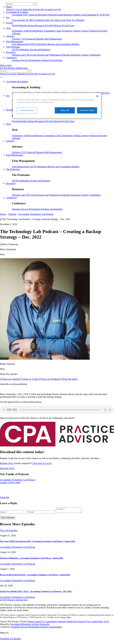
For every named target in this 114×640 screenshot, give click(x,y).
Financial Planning (36, 39)
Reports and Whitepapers (49, 55)
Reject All (65, 110)
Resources (11, 52)
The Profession (13, 47)
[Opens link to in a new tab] (0, 389)
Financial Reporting (38, 15)
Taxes (15, 20)
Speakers (45, 60)
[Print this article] (69, 379)
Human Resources (36, 25)
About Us (11, 9)
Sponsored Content (79, 55)
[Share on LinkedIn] (10, 379)
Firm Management (14, 41)
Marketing (42, 44)
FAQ (106, 621)
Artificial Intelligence (33, 31)
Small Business (65, 15)
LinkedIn (16, 638)
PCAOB (101, 15)
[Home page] (14, 68)
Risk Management (53, 39)
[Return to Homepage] (14, 600)
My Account (47, 9)
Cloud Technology (64, 31)
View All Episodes (9, 530)
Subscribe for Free (32, 9)
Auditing (76, 15)
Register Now (7, 463)
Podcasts (65, 55)
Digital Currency (81, 31)
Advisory (10, 36)
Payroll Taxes (68, 25)
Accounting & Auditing (17, 12)
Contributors (94, 55)
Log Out (57, 9)
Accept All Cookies (87, 110)
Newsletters (15, 624)
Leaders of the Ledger (10, 482)
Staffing (75, 44)
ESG (26, 15)
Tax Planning (78, 20)
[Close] (97, 96)
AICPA (33, 44)
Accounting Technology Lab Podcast (35, 214)
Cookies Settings (26, 110)
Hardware (95, 31)
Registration (35, 60)
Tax (8, 17)
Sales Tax (50, 20)
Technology (17, 31)
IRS (32, 20)
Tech (8, 28)
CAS (24, 39)
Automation (49, 31)
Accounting (17, 15)
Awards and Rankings (40, 49)
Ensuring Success (20, 60)
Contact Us (39, 621)
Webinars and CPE (21, 55)
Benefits (23, 25)
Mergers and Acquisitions (59, 44)
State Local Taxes (63, 20)
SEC (108, 15)
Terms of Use (83, 621)
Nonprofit (53, 15)
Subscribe (4, 497)
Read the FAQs (7, 468)
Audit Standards (89, 15)
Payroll (9, 23)
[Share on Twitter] (29, 379)
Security (103, 31)
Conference (11, 57)
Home (9, 6)
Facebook (5, 638)
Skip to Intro (6, 65)
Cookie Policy (97, 621)
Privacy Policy (66, 617)
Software (16, 33)
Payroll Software (53, 25)
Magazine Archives (30, 624)
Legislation (39, 20)
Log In (19, 9)
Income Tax (24, 20)
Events (33, 55)
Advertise (62, 621)
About (30, 621)
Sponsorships (56, 60)
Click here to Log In (41, 463)
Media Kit (72, 621)
